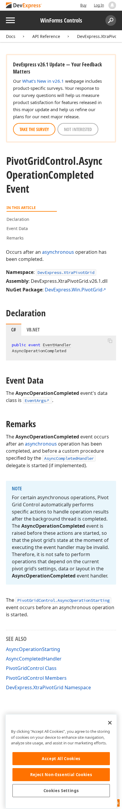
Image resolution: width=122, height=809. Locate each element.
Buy (83, 5)
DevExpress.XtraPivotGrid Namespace (48, 687)
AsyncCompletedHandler (69, 458)
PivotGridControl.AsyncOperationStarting (63, 600)
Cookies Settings (61, 790)
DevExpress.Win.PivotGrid (73, 289)
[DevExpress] (24, 5)
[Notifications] (112, 5)
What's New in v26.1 (43, 81)
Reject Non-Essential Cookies (61, 774)
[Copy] (110, 341)
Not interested (78, 129)
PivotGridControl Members (36, 678)
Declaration (18, 219)
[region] (61, 761)
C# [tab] (13, 329)
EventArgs (35, 400)
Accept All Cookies (61, 758)
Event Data (17, 228)
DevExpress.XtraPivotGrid (66, 272)
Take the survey (34, 129)
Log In (99, 5)
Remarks (15, 238)
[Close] (109, 722)
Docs (10, 36)
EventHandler (57, 344)
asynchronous (58, 252)
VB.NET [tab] (33, 329)
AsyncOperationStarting (33, 649)
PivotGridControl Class (31, 668)
